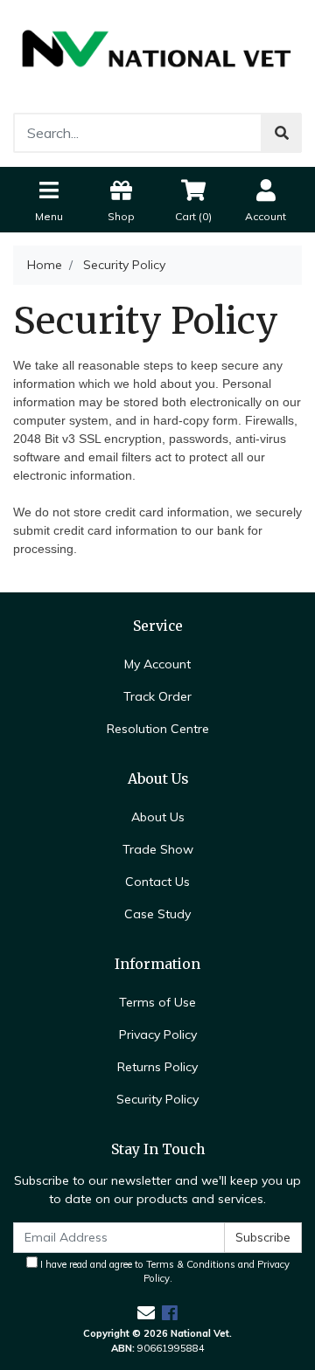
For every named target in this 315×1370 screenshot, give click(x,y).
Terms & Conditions (190, 1264)
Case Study (157, 914)
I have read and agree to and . (164, 1271)
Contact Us (157, 881)
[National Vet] (157, 55)
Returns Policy (157, 1067)
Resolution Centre (158, 729)
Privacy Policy (158, 1034)
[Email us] (146, 1313)
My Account (157, 664)
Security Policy (157, 1099)
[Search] (282, 133)
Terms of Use (157, 1002)
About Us (158, 817)
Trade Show (157, 849)
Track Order (157, 696)
